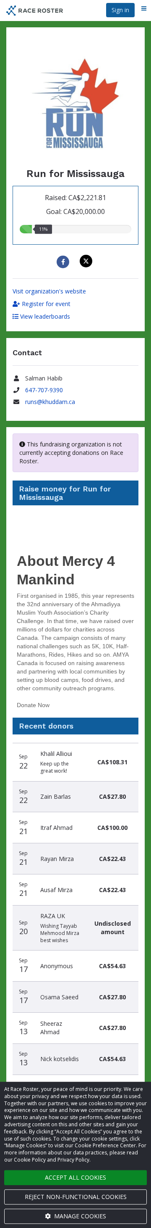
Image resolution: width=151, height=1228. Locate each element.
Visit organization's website (49, 291)
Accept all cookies (75, 1177)
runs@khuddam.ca (50, 402)
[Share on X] (87, 261)
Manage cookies (79, 1216)
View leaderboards (44, 316)
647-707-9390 (44, 390)
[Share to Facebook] (64, 262)
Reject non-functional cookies (76, 1197)
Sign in (120, 10)
